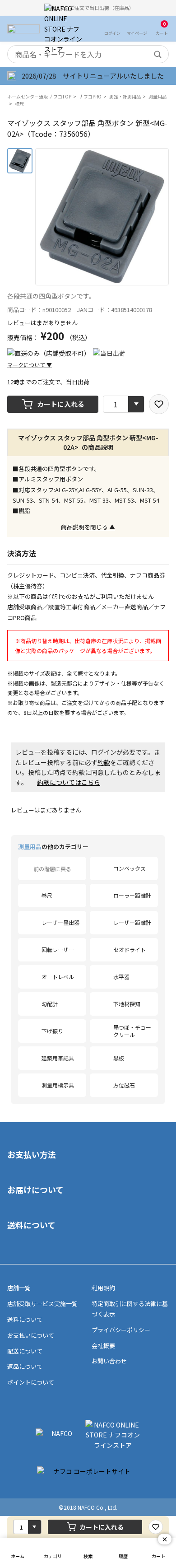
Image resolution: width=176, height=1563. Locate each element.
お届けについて (35, 1189)
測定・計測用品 (125, 96)
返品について (24, 1366)
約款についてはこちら (68, 782)
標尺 (19, 103)
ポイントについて (30, 1382)
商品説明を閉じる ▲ (88, 527)
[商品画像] (19, 160)
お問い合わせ (109, 1361)
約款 (103, 762)
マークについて (29, 365)
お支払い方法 (31, 1154)
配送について (24, 1351)
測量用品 (157, 96)
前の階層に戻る (52, 868)
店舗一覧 (19, 1287)
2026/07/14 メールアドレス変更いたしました (94, 75)
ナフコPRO (90, 96)
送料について (31, 1225)
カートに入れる (60, 404)
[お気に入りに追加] (159, 404)
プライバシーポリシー (121, 1329)
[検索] (157, 54)
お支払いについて (30, 1335)
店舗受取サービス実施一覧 (42, 1303)
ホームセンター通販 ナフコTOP (39, 96)
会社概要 (103, 1345)
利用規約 (103, 1287)
